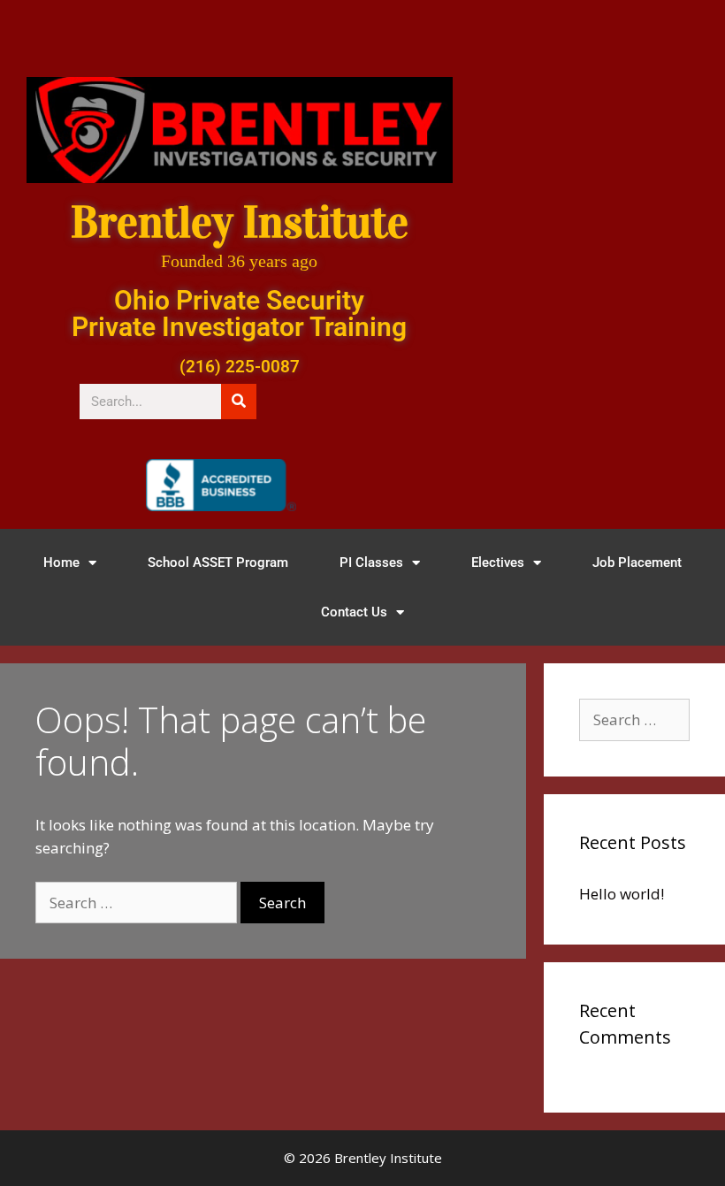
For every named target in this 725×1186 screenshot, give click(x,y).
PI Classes (371, 562)
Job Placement (637, 562)
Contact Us (354, 612)
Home (61, 562)
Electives (497, 562)
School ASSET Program (218, 562)
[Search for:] (137, 902)
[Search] (238, 401)
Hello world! (621, 894)
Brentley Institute (239, 222)
